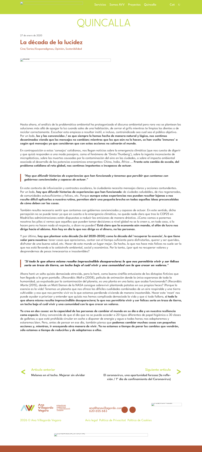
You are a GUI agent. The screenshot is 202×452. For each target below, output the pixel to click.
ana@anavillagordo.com (106, 408)
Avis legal (91, 420)
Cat (172, 5)
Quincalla (150, 5)
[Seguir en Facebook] (125, 410)
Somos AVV (117, 5)
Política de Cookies (140, 420)
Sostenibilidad (73, 49)
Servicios (100, 5)
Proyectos (134, 5)
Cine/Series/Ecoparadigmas (36, 49)
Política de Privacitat (112, 420)
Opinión (59, 49)
